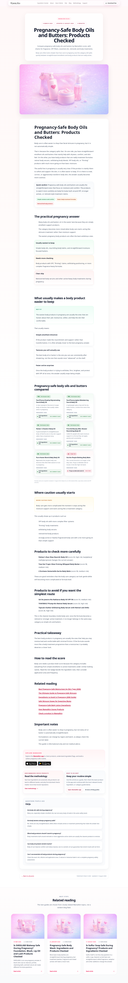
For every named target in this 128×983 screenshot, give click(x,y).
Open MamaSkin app (74, 790)
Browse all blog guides (92, 790)
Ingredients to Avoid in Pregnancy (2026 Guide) (57, 697)
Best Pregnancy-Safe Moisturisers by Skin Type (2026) (60, 689)
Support (85, 3)
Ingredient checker (42, 3)
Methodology (77, 3)
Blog (70, 3)
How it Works (59, 3)
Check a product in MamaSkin (50, 713)
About (52, 3)
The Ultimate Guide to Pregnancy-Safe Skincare (58, 693)
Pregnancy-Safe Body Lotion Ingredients (55, 705)
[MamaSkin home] (15, 3)
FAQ (66, 3)
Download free (112, 3)
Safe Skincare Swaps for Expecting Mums (55, 701)
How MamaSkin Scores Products (51, 709)
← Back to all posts (28, 876)
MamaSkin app (38, 756)
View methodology (31, 788)
